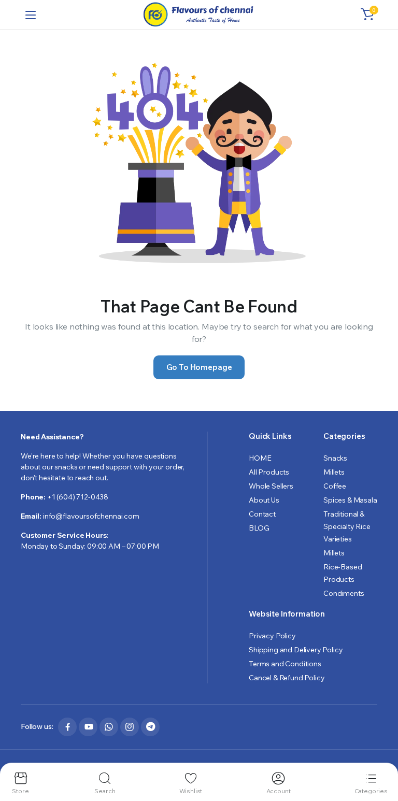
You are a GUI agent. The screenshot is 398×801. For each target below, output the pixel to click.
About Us (264, 500)
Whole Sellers (271, 486)
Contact (262, 514)
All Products (269, 472)
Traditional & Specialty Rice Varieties (347, 526)
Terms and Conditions (285, 663)
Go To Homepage (199, 367)
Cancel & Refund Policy (286, 677)
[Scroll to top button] (381, 754)
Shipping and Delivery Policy (296, 649)
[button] (367, 14)
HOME (260, 458)
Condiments (343, 593)
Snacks (335, 458)
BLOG (259, 528)
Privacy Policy (272, 635)
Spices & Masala (350, 500)
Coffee (334, 486)
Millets (334, 472)
